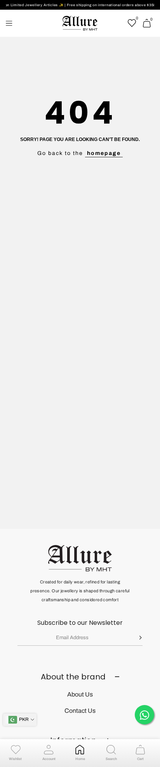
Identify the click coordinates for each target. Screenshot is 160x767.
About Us (80, 694)
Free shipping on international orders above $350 (108, 5)
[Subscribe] (135, 637)
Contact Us (80, 710)
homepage (104, 153)
